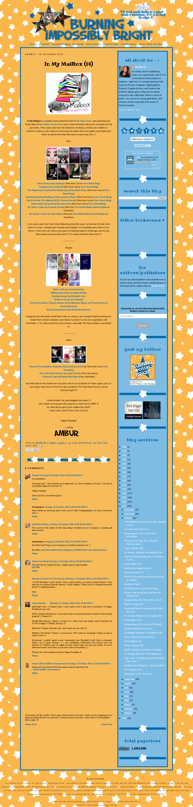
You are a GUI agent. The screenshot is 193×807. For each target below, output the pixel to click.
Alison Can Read (40, 561)
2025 (124, 447)
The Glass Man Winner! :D (136, 529)
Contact (44, 44)
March (128, 704)
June (127, 692)
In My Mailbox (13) (132, 641)
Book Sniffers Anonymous (47, 669)
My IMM (36, 567)
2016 (124, 485)
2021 (124, 464)
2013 (124, 497)
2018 (124, 476)
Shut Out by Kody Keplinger (51, 183)
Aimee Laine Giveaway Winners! (139, 637)
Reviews (78, 44)
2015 (124, 489)
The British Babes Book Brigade (91, 207)
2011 (124, 506)
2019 (124, 472)
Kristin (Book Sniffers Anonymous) (49, 663)
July (127, 687)
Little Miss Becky (40, 524)
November (130, 514)
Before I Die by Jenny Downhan (68, 289)
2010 (124, 718)
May (127, 696)
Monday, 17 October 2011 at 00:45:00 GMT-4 (70, 561)
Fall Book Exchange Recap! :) (138, 568)
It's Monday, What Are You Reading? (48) (143, 633)
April (127, 700)
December (130, 509)
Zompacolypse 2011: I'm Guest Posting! (142, 624)
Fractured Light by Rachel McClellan (60, 376)
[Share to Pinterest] (37, 450)
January (129, 713)
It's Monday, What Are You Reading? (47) (143, 654)
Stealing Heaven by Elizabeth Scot (68, 296)
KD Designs (66, 790)
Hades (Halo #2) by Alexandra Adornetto (51, 204)
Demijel (35, 475)
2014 (124, 493)
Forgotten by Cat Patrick (51, 187)
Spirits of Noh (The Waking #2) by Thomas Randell (51, 200)
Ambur (138, 157)
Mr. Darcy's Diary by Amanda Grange (46, 207)
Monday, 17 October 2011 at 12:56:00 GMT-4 (88, 663)
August (128, 683)
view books (155, 167)
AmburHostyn (140, 67)
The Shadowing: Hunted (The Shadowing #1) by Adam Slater (57, 190)
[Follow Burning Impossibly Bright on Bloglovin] (142, 147)
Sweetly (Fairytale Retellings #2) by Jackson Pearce (51, 197)
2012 (124, 502)
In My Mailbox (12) (132, 669)
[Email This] (27, 450)
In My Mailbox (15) (132, 564)
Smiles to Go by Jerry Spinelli (68, 299)
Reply (35, 499)
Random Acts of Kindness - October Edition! (144, 665)
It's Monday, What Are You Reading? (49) (143, 616)
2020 (124, 468)
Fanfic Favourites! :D (133, 572)
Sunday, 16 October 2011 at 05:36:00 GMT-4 (71, 524)
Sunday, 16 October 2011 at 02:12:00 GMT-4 (61, 475)
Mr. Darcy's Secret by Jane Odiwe (45, 214)
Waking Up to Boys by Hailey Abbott (68, 293)
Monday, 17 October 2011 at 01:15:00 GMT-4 (71, 603)
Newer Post (31, 724)
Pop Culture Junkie (47, 124)
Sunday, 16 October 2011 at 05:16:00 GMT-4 (66, 507)
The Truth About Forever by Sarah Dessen (60, 373)
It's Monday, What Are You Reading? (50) (143, 552)
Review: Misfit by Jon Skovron (138, 628)
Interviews (93, 44)
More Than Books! (151, 44)
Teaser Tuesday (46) (133, 645)
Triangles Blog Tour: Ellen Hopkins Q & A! (143, 600)
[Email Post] (40, 446)
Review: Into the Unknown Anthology (141, 588)
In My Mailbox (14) (132, 620)
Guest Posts (110, 44)
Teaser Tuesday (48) (133, 548)
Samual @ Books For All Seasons (48, 578)
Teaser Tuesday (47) (133, 604)
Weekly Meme (31, 446)
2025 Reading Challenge (143, 153)
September (130, 679)
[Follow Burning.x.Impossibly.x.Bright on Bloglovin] (142, 140)
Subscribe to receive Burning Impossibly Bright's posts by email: (142, 309)
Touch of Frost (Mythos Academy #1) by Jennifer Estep (56, 366)
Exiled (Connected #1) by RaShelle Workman (69, 309)
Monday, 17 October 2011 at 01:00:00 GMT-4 (87, 578)
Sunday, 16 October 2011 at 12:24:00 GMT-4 (66, 541)
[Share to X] (32, 450)
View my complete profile (130, 110)
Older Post (106, 724)
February (129, 709)
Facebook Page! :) (132, 584)
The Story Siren (83, 121)
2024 (124, 451)
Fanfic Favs (128, 44)
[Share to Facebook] (35, 450)
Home (33, 44)
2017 (124, 480)
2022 (124, 459)
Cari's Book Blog (91, 183)
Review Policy (61, 44)
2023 (124, 455)
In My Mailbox (85, 443)
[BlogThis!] (29, 450)
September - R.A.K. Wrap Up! (138, 674)
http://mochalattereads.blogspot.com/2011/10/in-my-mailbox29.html (74, 550)
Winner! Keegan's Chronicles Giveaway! (142, 649)
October (129, 518)
